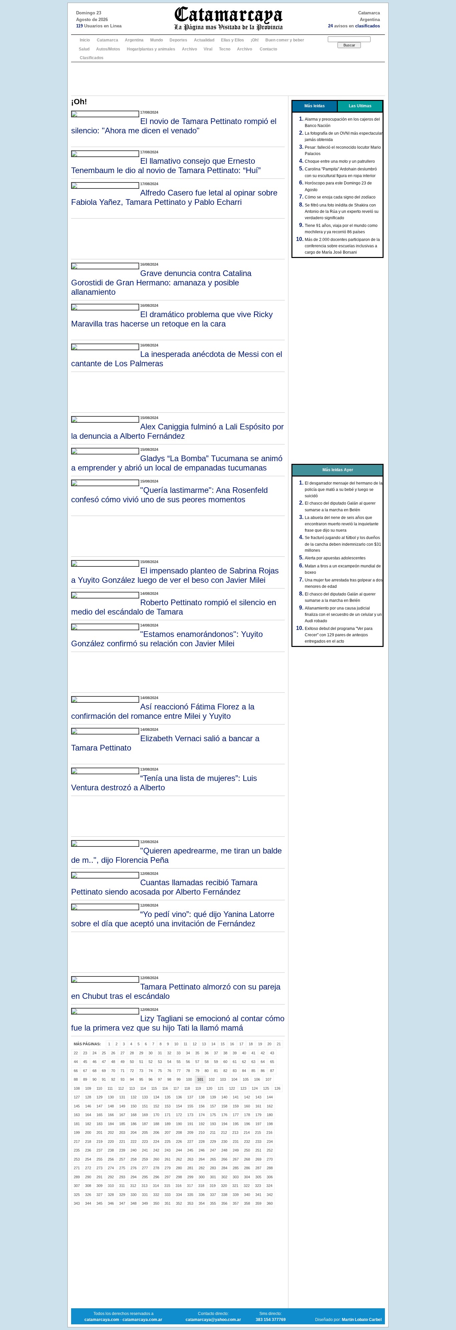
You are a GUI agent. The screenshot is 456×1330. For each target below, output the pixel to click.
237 (99, 1150)
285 (236, 1168)
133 (145, 1097)
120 (209, 1088)
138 (202, 1097)
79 (197, 1071)
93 (123, 1079)
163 (77, 1115)
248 (224, 1150)
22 (76, 1053)
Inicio (85, 40)
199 (77, 1132)
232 (247, 1142)
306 (270, 1177)
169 (145, 1115)
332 (156, 1195)
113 (132, 1088)
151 (145, 1106)
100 (189, 1079)
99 (179, 1079)
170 (156, 1115)
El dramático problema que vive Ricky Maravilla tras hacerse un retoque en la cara (172, 319)
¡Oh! (255, 40)
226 (179, 1142)
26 (113, 1053)
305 (258, 1177)
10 (176, 1044)
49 (123, 1062)
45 (85, 1062)
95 (141, 1079)
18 (251, 1044)
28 (132, 1053)
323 (258, 1186)
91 (104, 1079)
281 (190, 1168)
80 (207, 1071)
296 (156, 1177)
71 (123, 1071)
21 (279, 1044)
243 (168, 1150)
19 (260, 1044)
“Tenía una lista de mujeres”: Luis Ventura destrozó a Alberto (164, 783)
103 (223, 1079)
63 (253, 1062)
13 (204, 1044)
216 (269, 1132)
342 (270, 1195)
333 (168, 1195)
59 (216, 1062)
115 (154, 1088)
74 (151, 1071)
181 (77, 1124)
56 (188, 1062)
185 (122, 1124)
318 (201, 1186)
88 (76, 1079)
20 (269, 1044)
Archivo (189, 49)
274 (111, 1168)
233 (258, 1142)
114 (143, 1088)
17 (241, 1044)
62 (244, 1062)
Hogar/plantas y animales (151, 49)
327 (99, 1195)
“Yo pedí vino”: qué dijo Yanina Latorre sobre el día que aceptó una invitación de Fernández (172, 919)
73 (141, 1071)
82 (225, 1071)
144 (270, 1097)
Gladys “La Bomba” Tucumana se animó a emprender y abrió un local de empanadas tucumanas (176, 463)
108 (77, 1088)
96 (151, 1079)
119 (198, 1088)
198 (270, 1124)
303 (236, 1177)
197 (258, 1124)
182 (88, 1124)
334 (179, 1195)
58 (207, 1062)
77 (179, 1071)
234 (270, 1142)
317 (190, 1186)
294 (134, 1177)
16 (232, 1044)
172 (179, 1115)
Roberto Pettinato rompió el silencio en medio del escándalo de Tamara (173, 607)
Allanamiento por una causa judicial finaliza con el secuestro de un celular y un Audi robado (343, 614)
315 (167, 1186)
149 (122, 1106)
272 (88, 1168)
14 (213, 1044)
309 (99, 1186)
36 (207, 1053)
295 (145, 1177)
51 (141, 1062)
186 (134, 1124)
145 (77, 1106)
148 (111, 1106)
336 (202, 1195)
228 (202, 1142)
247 (213, 1150)
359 (258, 1203)
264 (202, 1159)
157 (213, 1106)
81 (216, 1071)
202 (111, 1132)
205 (145, 1132)
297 (168, 1177)
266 (224, 1159)
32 (169, 1053)
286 (247, 1168)
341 (258, 1195)
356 (224, 1203)
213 (235, 1132)
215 (258, 1132)
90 (94, 1079)
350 (156, 1203)
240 (134, 1150)
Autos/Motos (108, 49)
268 (247, 1159)
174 (202, 1115)
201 (99, 1132)
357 (236, 1203)
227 (190, 1142)
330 (134, 1195)
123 (243, 1088)
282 (202, 1168)
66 (76, 1071)
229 (213, 1142)
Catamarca (107, 40)
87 (272, 1071)
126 (277, 1088)
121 (221, 1088)
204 (134, 1132)
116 (165, 1088)
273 (99, 1168)
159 (236, 1106)
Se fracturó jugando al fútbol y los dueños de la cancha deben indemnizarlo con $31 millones (343, 544)
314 (156, 1186)
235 (77, 1150)
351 (168, 1203)
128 (88, 1097)
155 (190, 1106)
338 (224, 1195)
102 (212, 1079)
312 (133, 1186)
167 (122, 1115)
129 (99, 1097)
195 (236, 1124)
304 (247, 1177)
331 (145, 1195)
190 (179, 1124)
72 (132, 1071)
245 (190, 1150)
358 (247, 1203)
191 (190, 1124)
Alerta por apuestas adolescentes (335, 558)
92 (113, 1079)
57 (197, 1062)
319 (213, 1186)
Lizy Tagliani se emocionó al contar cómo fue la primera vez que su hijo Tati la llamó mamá (177, 1023)
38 (225, 1053)
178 (247, 1115)
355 (213, 1203)
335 (190, 1195)
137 (190, 1097)
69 (104, 1071)
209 (190, 1132)
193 (213, 1124)
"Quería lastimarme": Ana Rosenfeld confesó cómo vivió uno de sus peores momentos (169, 495)
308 (88, 1186)
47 (104, 1062)
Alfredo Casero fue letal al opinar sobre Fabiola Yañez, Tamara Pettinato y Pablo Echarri (174, 197)
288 (270, 1168)
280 (179, 1168)
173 (190, 1115)
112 (121, 1088)
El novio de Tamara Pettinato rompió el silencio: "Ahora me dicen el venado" (173, 126)
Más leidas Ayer (337, 470)
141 (236, 1097)
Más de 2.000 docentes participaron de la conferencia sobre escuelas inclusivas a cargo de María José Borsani (342, 246)
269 (258, 1159)
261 (168, 1159)
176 (224, 1115)
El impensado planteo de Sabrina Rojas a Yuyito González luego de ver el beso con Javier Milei (175, 575)
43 (272, 1053)
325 (77, 1195)
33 (179, 1053)
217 (77, 1142)
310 (111, 1186)
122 (232, 1088)
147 (99, 1106)
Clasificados (91, 57)
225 (168, 1142)
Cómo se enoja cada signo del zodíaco (340, 197)
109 (88, 1088)
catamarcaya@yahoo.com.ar (213, 1319)
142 (247, 1097)
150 (134, 1106)
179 (258, 1115)
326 (88, 1195)
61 (235, 1062)
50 (132, 1062)
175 (213, 1115)
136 (179, 1097)
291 (99, 1177)
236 (88, 1150)
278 (156, 1168)
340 (247, 1195)
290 (88, 1177)
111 (110, 1088)
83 (235, 1071)
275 (122, 1168)
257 (122, 1159)
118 (187, 1088)
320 (224, 1186)
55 (179, 1062)
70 (113, 1071)
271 (77, 1168)
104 (234, 1079)
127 (77, 1097)
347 (122, 1203)
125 (266, 1088)
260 (156, 1159)
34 (188, 1053)
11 (185, 1044)
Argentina (134, 40)
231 (236, 1142)
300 (202, 1177)
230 (224, 1142)
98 (169, 1079)
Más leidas (314, 106)
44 (76, 1062)
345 (99, 1203)
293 (122, 1177)
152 (156, 1106)
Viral (208, 49)
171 (168, 1115)
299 (190, 1177)
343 (77, 1203)
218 (88, 1142)
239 (122, 1150)
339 (236, 1195)
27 (123, 1053)
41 (253, 1053)
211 (213, 1132)
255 (99, 1159)
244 (179, 1150)
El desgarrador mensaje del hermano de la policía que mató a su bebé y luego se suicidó (344, 489)
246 (202, 1150)
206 (156, 1132)
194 (224, 1124)
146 (88, 1106)
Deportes (178, 40)
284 (224, 1168)
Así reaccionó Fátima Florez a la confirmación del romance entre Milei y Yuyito (162, 711)
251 (258, 1150)
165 (99, 1115)
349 (145, 1203)
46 (94, 1062)
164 (88, 1115)
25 (104, 1053)
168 (134, 1115)
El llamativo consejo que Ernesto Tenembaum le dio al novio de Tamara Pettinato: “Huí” (166, 165)
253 (77, 1159)
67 (85, 1071)
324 (269, 1186)
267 (236, 1159)
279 (168, 1168)
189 (168, 1124)
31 (160, 1053)
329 (122, 1195)
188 (156, 1124)
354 (202, 1203)
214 (247, 1132)
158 (224, 1106)
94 (132, 1079)
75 (160, 1071)
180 (270, 1115)
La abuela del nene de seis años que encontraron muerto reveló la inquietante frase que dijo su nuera (342, 524)
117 (176, 1088)
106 (257, 1079)
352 (179, 1203)
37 (216, 1053)
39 (235, 1053)
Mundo (156, 40)
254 (88, 1159)
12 (195, 1044)
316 (179, 1186)
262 (179, 1159)
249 (236, 1150)
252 (270, 1150)
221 (122, 1142)
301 (213, 1177)
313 (145, 1186)
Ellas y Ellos (232, 40)
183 (99, 1124)
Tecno (224, 49)
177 (236, 1115)
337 (213, 1195)
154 (179, 1106)
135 (168, 1097)
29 (141, 1053)
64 (263, 1062)
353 (190, 1203)
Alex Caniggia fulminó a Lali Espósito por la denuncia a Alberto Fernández (177, 431)
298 (179, 1177)
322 (247, 1186)
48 (113, 1062)
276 (134, 1168)
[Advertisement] (228, 79)
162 (270, 1106)
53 (160, 1062)
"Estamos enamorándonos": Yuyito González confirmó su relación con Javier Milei (167, 639)
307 (77, 1186)
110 (99, 1088)
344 (88, 1203)
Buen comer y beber (284, 40)
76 (169, 1071)
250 (247, 1150)
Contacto (268, 49)
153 (168, 1106)
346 (111, 1203)
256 (111, 1159)
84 (244, 1071)
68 (94, 1071)
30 (151, 1053)
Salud (84, 49)
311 (122, 1186)
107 (268, 1079)
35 (197, 1053)
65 (272, 1062)
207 (168, 1132)
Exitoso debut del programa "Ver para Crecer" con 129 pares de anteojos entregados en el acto (339, 635)
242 (156, 1150)
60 (225, 1062)
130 (111, 1097)
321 (235, 1186)
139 (213, 1097)
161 (258, 1106)
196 (247, 1124)
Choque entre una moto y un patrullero (340, 161)
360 (270, 1203)
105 (246, 1079)
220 (111, 1142)
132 (134, 1097)
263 (190, 1159)
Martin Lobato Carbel (362, 1319)
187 (145, 1124)
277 (145, 1168)
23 (85, 1053)
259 (145, 1159)
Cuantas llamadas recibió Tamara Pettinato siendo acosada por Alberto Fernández (164, 887)
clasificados (367, 25)
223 (145, 1142)
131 (122, 1097)
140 (224, 1097)
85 (253, 1071)
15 (223, 1044)
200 (88, 1132)
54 (169, 1062)
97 (160, 1079)
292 (111, 1177)
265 (213, 1159)
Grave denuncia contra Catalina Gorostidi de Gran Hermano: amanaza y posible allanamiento (161, 282)
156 (202, 1106)
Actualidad (204, 40)
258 (134, 1159)
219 (99, 1142)
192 (202, 1124)
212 (224, 1132)
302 (224, 1177)
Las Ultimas (360, 106)
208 (179, 1132)
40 (244, 1053)
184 (111, 1124)
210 (202, 1132)
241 (145, 1150)
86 (263, 1071)
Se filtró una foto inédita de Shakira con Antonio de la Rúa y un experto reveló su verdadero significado (342, 211)
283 (213, 1168)
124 (255, 1088)
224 (156, 1142)
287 (258, 1168)
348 (134, 1203)
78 (188, 1071)
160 (247, 1106)
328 (111, 1195)
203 (122, 1132)
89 (85, 1079)
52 (151, 1062)
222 (134, 1142)
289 (77, 1177)
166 (111, 1115)
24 (94, 1053)
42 (263, 1053)
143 (258, 1097)
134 (156, 1097)
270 (270, 1159)
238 (111, 1150)
